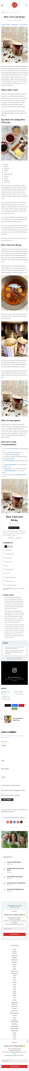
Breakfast (14, 962)
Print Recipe (14, 24)
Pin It (22, 705)
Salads (14, 987)
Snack (14, 984)
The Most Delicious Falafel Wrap (18, 719)
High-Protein (14, 1006)
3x (11, 546)
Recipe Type (14, 955)
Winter (14, 1000)
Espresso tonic (7, 468)
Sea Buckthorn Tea (5, 696)
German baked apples (9, 470)
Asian (14, 1037)
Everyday (14, 1019)
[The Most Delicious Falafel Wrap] (8, 719)
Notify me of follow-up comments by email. (13, 790)
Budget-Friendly (14, 1021)
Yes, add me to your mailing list (11, 785)
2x (8, 546)
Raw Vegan (14, 1011)
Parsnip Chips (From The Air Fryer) (15, 869)
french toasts (15, 448)
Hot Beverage (14, 973)
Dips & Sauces (14, 971)
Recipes (14, 951)
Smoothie (14, 982)
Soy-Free (14, 1015)
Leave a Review (23, 24)
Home (2, 12)
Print (15, 708)
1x (5, 546)
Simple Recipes (14, 1030)
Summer (15, 995)
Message (3, 745)
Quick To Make (14, 1028)
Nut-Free (14, 1008)
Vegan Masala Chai (5, 691)
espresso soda (10, 458)
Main (14, 978)
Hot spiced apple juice (9, 460)
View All (14, 953)
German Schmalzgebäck (10, 464)
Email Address (5, 769)
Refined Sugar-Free (14, 1013)
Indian (14, 1039)
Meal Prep (14, 1024)
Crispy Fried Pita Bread (14, 862)
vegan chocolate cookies (20, 474)
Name (2, 760)
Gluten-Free (14, 1004)
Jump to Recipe (6, 24)
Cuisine (14, 1033)
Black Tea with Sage (18, 691)
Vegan (14, 1017)
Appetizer (14, 957)
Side (14, 980)
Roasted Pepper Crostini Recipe (16, 883)
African (14, 1035)
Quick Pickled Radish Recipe (15, 889)
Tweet (8, 705)
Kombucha (16, 454)
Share (15, 705)
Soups (14, 989)
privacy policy (13, 1055)
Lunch (14, 975)
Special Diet (14, 1002)
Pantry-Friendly (14, 1026)
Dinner (14, 966)
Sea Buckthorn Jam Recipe (15, 877)
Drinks (14, 969)
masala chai (11, 452)
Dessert (14, 964)
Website (3, 777)
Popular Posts (8, 857)
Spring (14, 993)
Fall (14, 997)
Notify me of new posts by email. (10, 795)
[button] (2, 5)
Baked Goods (14, 960)
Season (14, 991)
